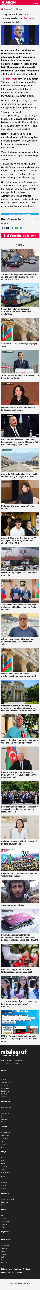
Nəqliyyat (4, 1119)
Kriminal (3, 1185)
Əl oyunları (4, 1224)
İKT (2, 1116)
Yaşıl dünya (5, 1138)
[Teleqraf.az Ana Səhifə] (10, 3)
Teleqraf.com (8, 78)
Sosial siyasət (5, 1132)
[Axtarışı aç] (32, 3)
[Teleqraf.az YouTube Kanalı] (20, 235)
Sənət (3, 1205)
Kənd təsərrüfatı (6, 1107)
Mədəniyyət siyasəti (7, 1199)
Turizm (3, 1122)
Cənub (3, 1260)
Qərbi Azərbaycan (6, 1082)
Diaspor (3, 1079)
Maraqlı (3, 1188)
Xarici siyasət (5, 1088)
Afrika (3, 1157)
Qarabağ (4, 1094)
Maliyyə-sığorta (6, 1113)
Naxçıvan (4, 1263)
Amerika (3, 1160)
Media (3, 1144)
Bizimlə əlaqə (17, 1272)
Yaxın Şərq (4, 1166)
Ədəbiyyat (4, 1202)
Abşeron (4, 1254)
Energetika (4, 1110)
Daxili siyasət (5, 1091)
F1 (2, 1215)
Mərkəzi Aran (5, 1245)
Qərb (2, 1257)
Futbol (3, 1227)
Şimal (3, 1251)
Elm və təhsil (5, 1135)
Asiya (3, 1163)
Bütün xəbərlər (6, 1269)
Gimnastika (5, 1218)
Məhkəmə (4, 1183)
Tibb (2, 1141)
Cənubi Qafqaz (6, 1172)
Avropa (3, 1169)
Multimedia (27, 1269)
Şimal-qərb (4, 1248)
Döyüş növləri (5, 1221)
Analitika (4, 1097)
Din (2, 1147)
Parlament (4, 1085)
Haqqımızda (5, 1272)
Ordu (2, 1076)
